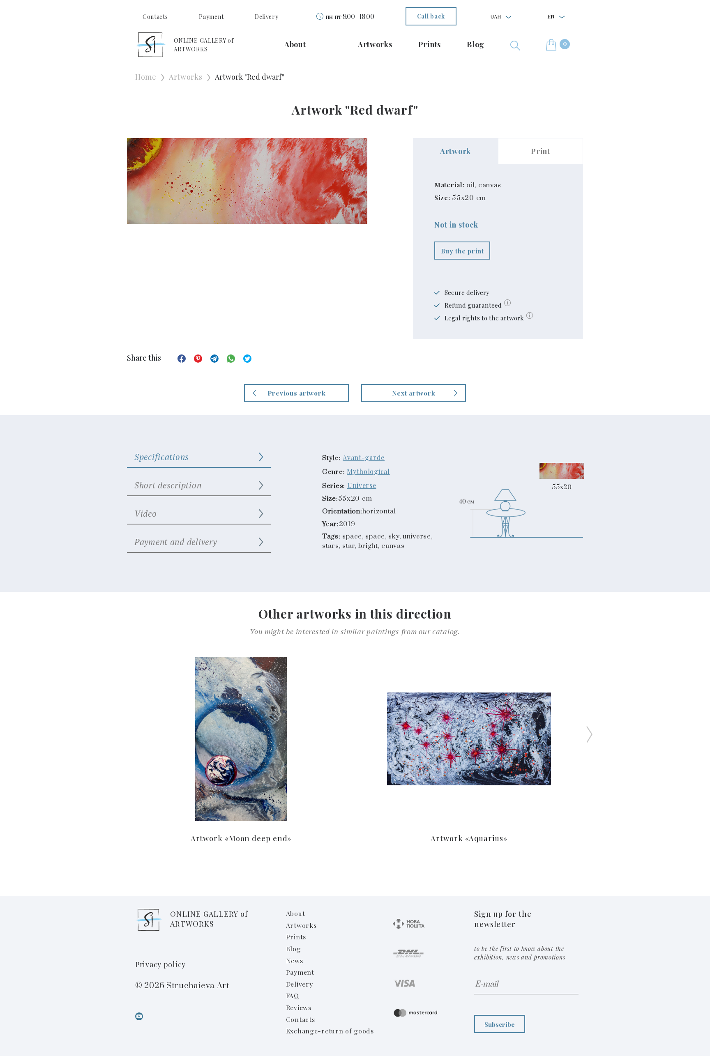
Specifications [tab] (161, 456)
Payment (211, 17)
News (294, 960)
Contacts (155, 17)
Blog (475, 44)
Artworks (375, 44)
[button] (515, 44)
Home (146, 77)
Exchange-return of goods (330, 1030)
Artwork (455, 151)
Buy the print (462, 250)
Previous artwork (296, 393)
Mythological (368, 471)
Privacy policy (160, 964)
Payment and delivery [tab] (175, 542)
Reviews (298, 1007)
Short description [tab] (167, 485)
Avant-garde (364, 457)
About (295, 44)
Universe (361, 485)
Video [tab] (145, 513)
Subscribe (499, 1024)
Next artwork (414, 393)
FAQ (292, 995)
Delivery (267, 17)
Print (540, 151)
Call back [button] (431, 16)
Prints (429, 44)
